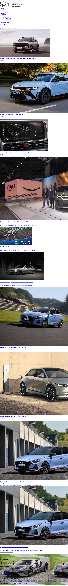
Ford (39, 580)
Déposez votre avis (6, 584)
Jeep (55, 580)
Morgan (26, 581)
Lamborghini (64, 580)
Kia (56, 580)
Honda (45, 580)
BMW (19, 580)
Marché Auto (51, 568)
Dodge (33, 580)
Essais (3, 10)
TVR (14, 28)
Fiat (37, 580)
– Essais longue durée (7, 11)
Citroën (28, 580)
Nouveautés (47, 568)
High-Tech (17, 568)
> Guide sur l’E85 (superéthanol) (5, 574)
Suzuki (8, 28)
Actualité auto (2, 568)
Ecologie (3, 13)
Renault (41, 581)
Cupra (30, 580)
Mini (20, 581)
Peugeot (36, 581)
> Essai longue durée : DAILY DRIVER (6, 573)
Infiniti (51, 580)
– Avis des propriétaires (7, 19)
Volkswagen (16, 28)
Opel (31, 581)
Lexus (4, 581)
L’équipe (1, 584)
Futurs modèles (42, 568)
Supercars (35, 568)
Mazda (11, 581)
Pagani (33, 581)
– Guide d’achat (6, 17)
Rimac (44, 581)
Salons (11, 568)
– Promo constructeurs (7, 18)
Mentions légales (17, 584)
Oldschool (55, 568)
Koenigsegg (59, 580)
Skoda (4, 28)
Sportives (32, 568)
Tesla (10, 28)
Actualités (3, 9)
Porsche (38, 581)
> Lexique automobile (3, 576)
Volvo (19, 28)
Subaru (6, 28)
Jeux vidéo (21, 568)
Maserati (8, 581)
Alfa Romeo (4, 580)
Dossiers (14, 568)
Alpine (8, 580)
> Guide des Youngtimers (4, 575)
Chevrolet (24, 580)
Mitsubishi (22, 581)
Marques (4, 22)
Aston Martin (11, 580)
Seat (3, 28)
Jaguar (53, 580)
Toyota (12, 28)
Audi (14, 580)
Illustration (58, 568)
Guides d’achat (28, 568)
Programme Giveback (12, 584)
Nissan (29, 581)
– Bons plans (6, 16)
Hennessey (42, 580)
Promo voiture (63, 568)
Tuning (39, 568)
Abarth (1, 580)
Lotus (6, 581)
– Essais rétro (6, 12)
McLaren (14, 581)
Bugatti (22, 580)
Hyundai (48, 580)
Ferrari (35, 580)
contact (10, 564)
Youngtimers (4, 14)
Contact (22, 584)
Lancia (1, 581)
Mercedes (17, 581)
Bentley (17, 580)
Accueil (3, 8)
